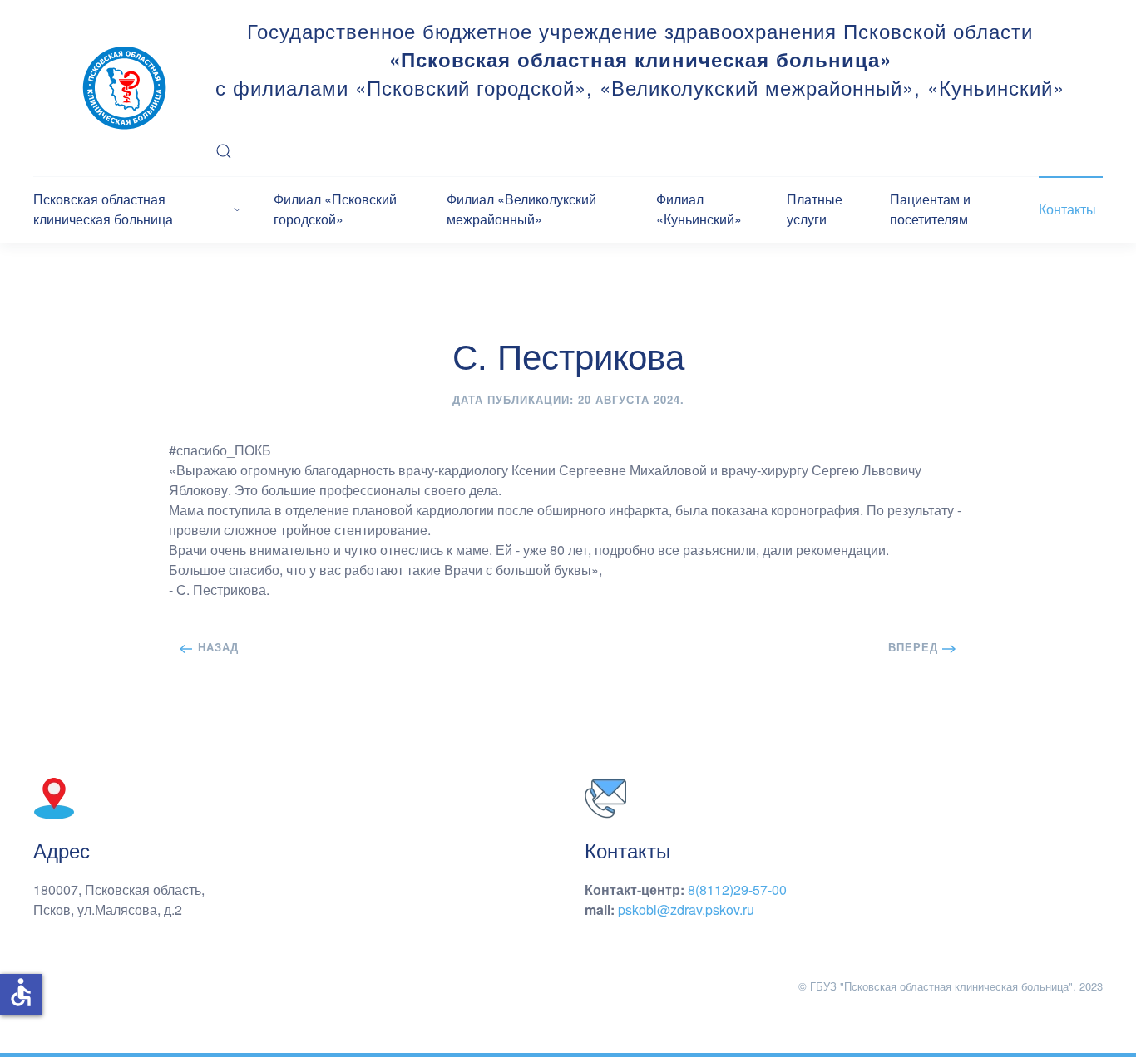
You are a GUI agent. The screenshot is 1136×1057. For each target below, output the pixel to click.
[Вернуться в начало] (124, 88)
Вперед (915, 647)
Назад (216, 647)
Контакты (1067, 209)
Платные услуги (814, 209)
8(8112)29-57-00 (737, 889)
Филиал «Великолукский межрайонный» (521, 209)
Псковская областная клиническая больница (103, 209)
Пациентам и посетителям (930, 209)
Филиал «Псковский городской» (335, 209)
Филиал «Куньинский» (699, 209)
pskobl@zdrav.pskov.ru (686, 909)
